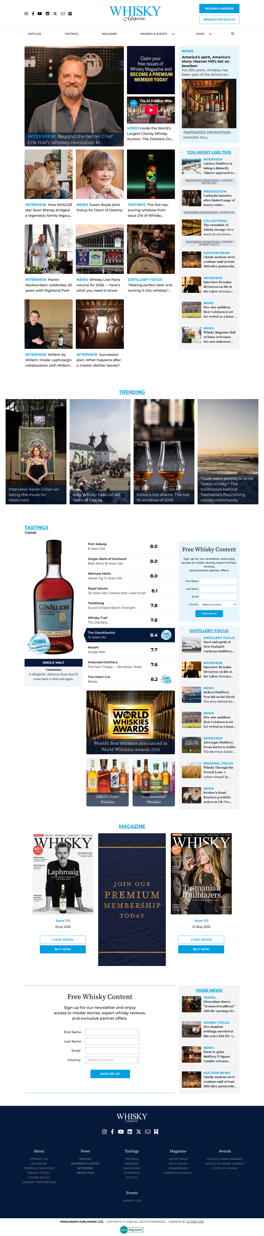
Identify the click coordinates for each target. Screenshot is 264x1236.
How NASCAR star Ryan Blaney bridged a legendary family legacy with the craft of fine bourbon (48, 216)
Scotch (132, 1177)
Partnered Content (85, 1163)
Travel (210, 997)
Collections (215, 221)
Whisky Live (132, 1200)
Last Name (192, 588)
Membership (178, 1168)
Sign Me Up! (209, 613)
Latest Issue (178, 1159)
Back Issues (178, 1163)
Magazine (109, 34)
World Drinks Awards (225, 1159)
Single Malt (132, 1168)
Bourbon (131, 1173)
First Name (192, 581)
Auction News (217, 253)
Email (195, 596)
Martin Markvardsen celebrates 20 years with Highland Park (48, 285)
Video (133, 128)
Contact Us (39, 1159)
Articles (34, 34)
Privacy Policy (38, 1173)
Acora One (195, 1221)
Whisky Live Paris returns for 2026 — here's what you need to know (98, 285)
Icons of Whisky (225, 1168)
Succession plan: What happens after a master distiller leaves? (99, 360)
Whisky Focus (216, 1022)
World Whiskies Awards (224, 1163)
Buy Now (63, 949)
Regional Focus (218, 763)
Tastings (71, 34)
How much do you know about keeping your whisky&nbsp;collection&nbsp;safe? (229, 234)
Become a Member (219, 8)
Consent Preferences (39, 1182)
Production (215, 191)
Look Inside (62, 939)
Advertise (39, 1163)
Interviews (85, 1168)
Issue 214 (63, 920)
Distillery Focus (145, 280)
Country (193, 604)
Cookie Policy (39, 1177)
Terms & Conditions (39, 1168)
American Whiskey (178, 1173)
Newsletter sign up (219, 19)
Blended (132, 1163)
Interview (35, 205)
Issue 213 (201, 920)
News (82, 205)
